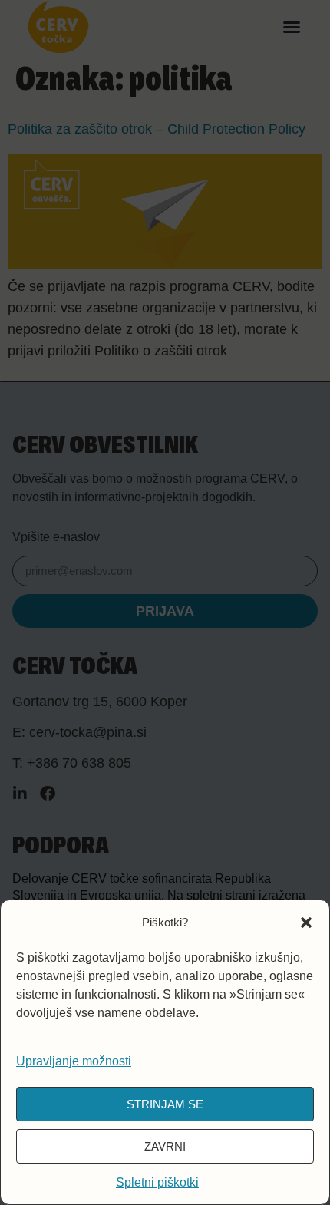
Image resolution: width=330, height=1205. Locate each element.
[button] (306, 922)
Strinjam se (165, 1104)
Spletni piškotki (157, 1182)
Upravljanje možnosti (73, 1061)
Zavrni (165, 1146)
